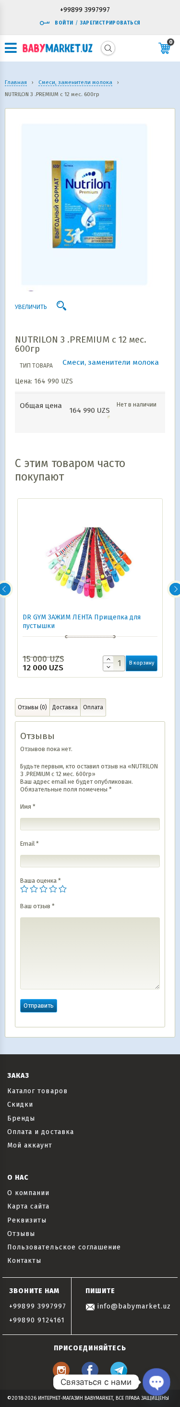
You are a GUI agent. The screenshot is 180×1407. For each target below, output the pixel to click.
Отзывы (21, 1234)
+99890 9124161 (37, 1320)
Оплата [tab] (93, 707)
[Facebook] (90, 1376)
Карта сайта (28, 1206)
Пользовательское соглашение (64, 1247)
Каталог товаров (37, 1091)
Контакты (24, 1261)
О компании (28, 1193)
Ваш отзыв (37, 906)
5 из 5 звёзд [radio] (63, 889)
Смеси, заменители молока (110, 362)
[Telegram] (118, 1376)
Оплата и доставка (40, 1132)
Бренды (21, 1118)
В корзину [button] (141, 663)
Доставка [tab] (65, 707)
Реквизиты (27, 1220)
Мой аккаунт (30, 1145)
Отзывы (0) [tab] (32, 707)
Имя (28, 806)
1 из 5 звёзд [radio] (24, 889)
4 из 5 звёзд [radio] (53, 889)
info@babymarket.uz (133, 1306)
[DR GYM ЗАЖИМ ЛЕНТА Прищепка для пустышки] (90, 560)
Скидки (20, 1104)
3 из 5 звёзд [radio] (43, 889)
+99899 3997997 (85, 10)
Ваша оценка (40, 880)
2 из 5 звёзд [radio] (34, 889)
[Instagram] (61, 1376)
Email (29, 843)
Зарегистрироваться (110, 23)
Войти (64, 23)
